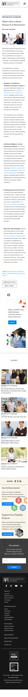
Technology (7, 611)
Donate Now (8, 641)
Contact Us (7, 644)
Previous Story (10, 282)
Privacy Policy (6, 675)
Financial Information (13, 677)
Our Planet (7, 615)
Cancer (6, 609)
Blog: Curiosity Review (11, 638)
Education (6, 593)
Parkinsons (20, 271)
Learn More (7, 504)
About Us (7, 591)
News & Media (8, 634)
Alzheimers (13, 271)
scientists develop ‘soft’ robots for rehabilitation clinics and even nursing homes (14, 170)
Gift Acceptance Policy (17, 675)
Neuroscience (21, 273)
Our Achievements (11, 488)
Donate (12, 322)
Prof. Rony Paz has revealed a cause (14, 236)
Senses (4, 275)
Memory (4, 273)
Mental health (12, 273)
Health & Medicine (9, 617)
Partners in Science (9, 626)
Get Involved (8, 623)
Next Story (9, 286)
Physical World (8, 619)
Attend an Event (8, 628)
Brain (7, 271)
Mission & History (8, 595)
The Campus (7, 600)
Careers (6, 602)
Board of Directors (9, 598)
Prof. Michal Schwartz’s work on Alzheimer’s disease (13, 93)
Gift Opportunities (8, 630)
